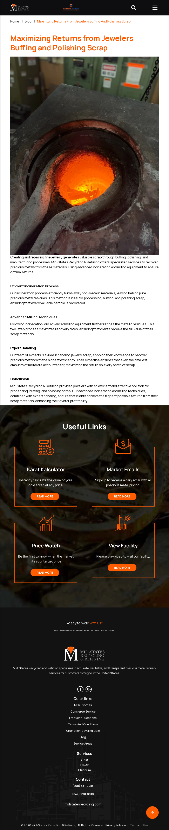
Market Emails (123, 469)
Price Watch (46, 545)
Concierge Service (83, 711)
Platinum (84, 770)
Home (14, 21)
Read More (45, 496)
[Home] (20, 7)
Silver (84, 765)
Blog (28, 21)
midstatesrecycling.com (83, 804)
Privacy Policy (114, 825)
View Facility (123, 545)
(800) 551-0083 (83, 786)
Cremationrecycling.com (83, 731)
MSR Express (83, 705)
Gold (84, 760)
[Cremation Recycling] (71, 7)
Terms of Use (139, 825)
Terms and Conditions (83, 724)
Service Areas (83, 743)
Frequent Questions (83, 718)
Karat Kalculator (46, 469)
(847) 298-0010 (83, 794)
